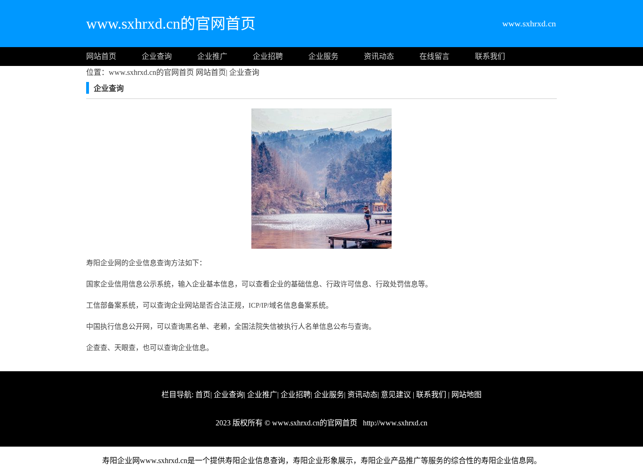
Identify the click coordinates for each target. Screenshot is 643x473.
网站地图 (466, 395)
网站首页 (101, 56)
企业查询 (157, 56)
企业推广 (212, 56)
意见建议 (396, 395)
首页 (202, 395)
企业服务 (323, 56)
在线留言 (434, 56)
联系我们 (490, 56)
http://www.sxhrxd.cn (394, 423)
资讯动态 (379, 56)
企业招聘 (268, 56)
